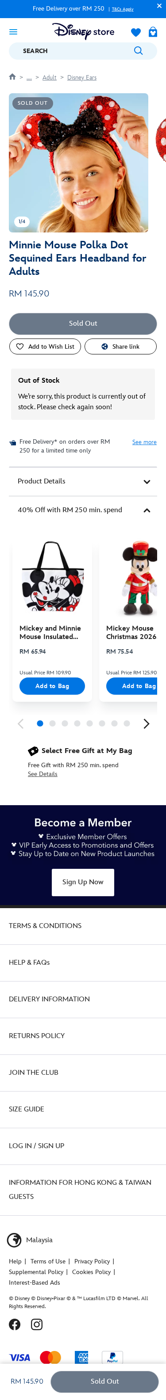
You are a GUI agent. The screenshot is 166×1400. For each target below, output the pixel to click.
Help (15, 1261)
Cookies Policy (91, 1272)
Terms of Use (48, 1261)
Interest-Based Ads (34, 1282)
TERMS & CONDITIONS (45, 926)
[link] (20, 724)
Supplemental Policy (36, 1272)
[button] (157, 5)
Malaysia (38, 1240)
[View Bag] (153, 32)
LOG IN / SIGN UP (36, 1146)
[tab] (83, 481)
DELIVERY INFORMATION (49, 999)
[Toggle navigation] (13, 31)
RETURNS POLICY (37, 1036)
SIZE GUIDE (26, 1109)
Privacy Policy (92, 1261)
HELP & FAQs (29, 963)
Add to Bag (52, 686)
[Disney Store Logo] (83, 31)
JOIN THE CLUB (33, 1073)
